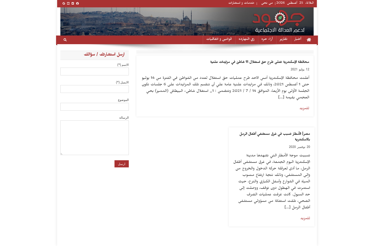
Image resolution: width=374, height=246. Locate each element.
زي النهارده (247, 39)
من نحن (267, 4)
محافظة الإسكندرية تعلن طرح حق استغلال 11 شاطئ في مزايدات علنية (259, 62)
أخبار (297, 39)
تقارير (283, 39)
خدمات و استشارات (241, 4)
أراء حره (267, 39)
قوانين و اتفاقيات (219, 39)
